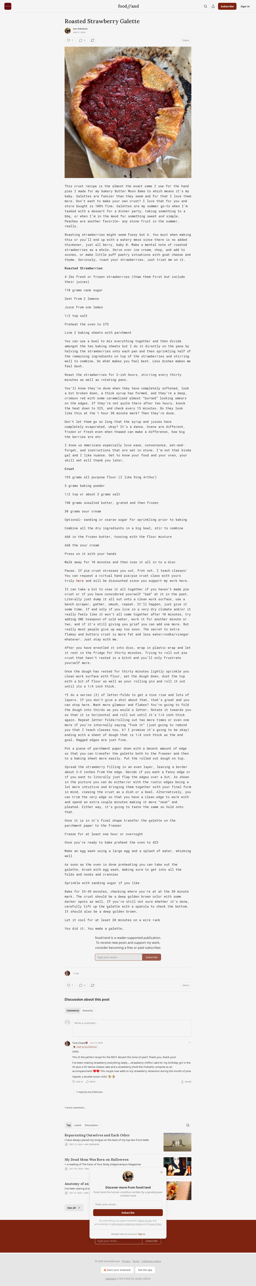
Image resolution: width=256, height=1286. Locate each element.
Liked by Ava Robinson (86, 1047)
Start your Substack (119, 1270)
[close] (161, 1172)
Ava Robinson (80, 29)
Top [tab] (69, 1125)
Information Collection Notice (127, 1224)
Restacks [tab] (88, 1010)
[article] (128, 1142)
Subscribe (227, 6)
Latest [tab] (77, 1125)
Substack (111, 1278)
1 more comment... (75, 1107)
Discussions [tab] (91, 1125)
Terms (135, 1261)
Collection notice (151, 1261)
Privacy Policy (154, 1224)
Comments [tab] (73, 1010)
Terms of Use (145, 1220)
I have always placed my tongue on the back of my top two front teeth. (107, 1140)
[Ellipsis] (189, 1042)
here (80, 581)
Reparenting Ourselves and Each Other (97, 1135)
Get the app (145, 1270)
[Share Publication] (213, 6)
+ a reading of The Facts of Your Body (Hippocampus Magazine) (103, 1164)
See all (71, 1207)
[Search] (205, 6)
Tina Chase (78, 1042)
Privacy (126, 1261)
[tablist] (80, 1010)
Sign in (245, 6)
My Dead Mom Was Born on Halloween (97, 1159)
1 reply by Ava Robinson (89, 1092)
